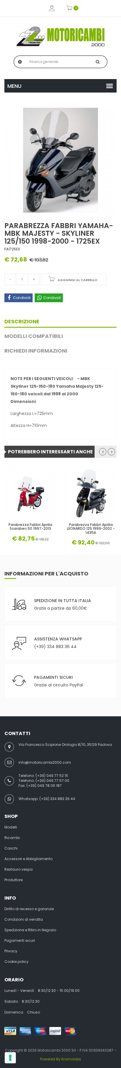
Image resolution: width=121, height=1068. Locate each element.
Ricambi (12, 837)
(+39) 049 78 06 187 (44, 785)
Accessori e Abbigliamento (28, 859)
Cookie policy (16, 961)
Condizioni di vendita (23, 919)
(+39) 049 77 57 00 (52, 780)
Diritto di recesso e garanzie (29, 909)
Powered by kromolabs (60, 1059)
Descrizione (21, 321)
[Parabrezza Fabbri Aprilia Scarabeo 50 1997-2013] (30, 493)
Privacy (10, 951)
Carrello (69, 8)
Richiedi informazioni (35, 350)
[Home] (60, 36)
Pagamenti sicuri (19, 940)
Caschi (11, 848)
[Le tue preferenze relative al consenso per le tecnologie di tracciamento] (10, 1057)
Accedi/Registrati (51, 8)
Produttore (13, 880)
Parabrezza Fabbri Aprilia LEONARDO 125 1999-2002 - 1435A (91, 528)
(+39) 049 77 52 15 (52, 775)
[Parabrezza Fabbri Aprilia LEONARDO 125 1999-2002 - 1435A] (90, 493)
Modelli (10, 827)
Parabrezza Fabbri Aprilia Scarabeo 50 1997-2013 (30, 526)
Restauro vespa (18, 869)
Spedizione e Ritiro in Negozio (30, 930)
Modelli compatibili (33, 336)
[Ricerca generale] (97, 62)
